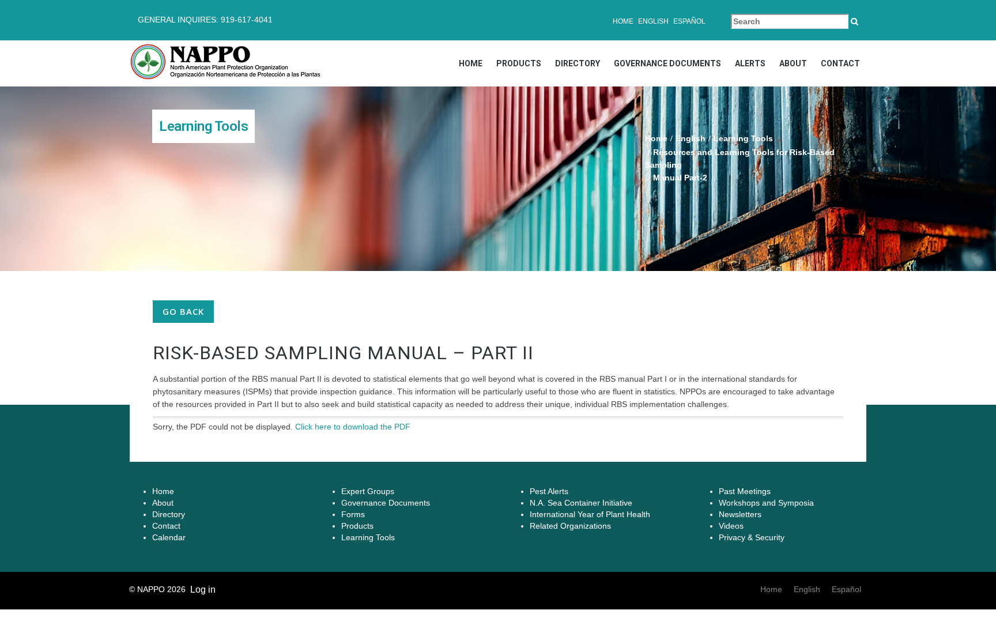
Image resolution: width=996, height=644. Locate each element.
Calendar (169, 537)
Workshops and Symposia (766, 502)
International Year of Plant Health (590, 514)
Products (518, 63)
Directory (577, 63)
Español (689, 21)
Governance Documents (667, 63)
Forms (353, 514)
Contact (840, 63)
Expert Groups (367, 491)
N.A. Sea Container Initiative (581, 502)
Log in (203, 589)
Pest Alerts (549, 491)
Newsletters (740, 514)
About (793, 63)
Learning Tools (743, 138)
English (653, 21)
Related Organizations (570, 525)
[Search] (854, 21)
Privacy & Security (751, 537)
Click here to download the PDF (352, 426)
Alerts (750, 63)
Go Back (183, 311)
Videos (731, 525)
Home (623, 21)
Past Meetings (745, 491)
